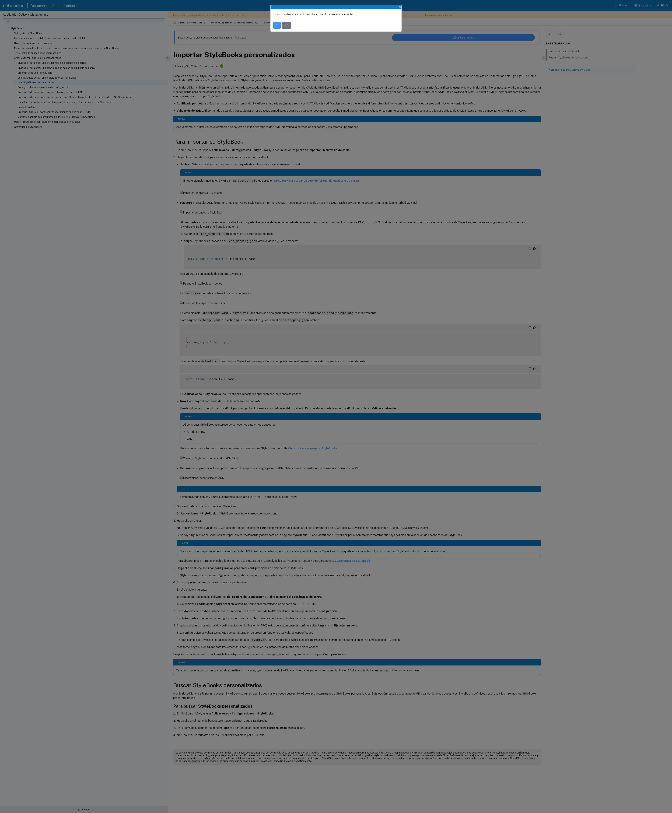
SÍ (277, 25)
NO (286, 25)
